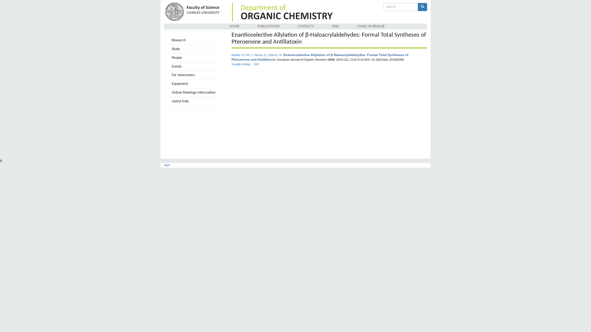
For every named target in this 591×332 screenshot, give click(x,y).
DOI (256, 64)
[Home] (193, 12)
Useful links (180, 101)
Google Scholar (241, 64)
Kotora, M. (276, 55)
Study (176, 49)
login (167, 165)
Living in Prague (371, 26)
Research (179, 40)
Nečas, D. (261, 55)
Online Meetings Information (193, 93)
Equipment (180, 84)
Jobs (335, 26)
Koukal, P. (238, 55)
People (177, 58)
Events (176, 66)
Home (235, 26)
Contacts (306, 26)
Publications (269, 26)
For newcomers (183, 75)
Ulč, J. (249, 55)
